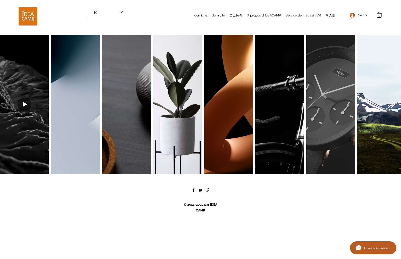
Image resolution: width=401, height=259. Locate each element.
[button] (379, 15)
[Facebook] (193, 190)
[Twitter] (200, 190)
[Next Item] (393, 104)
